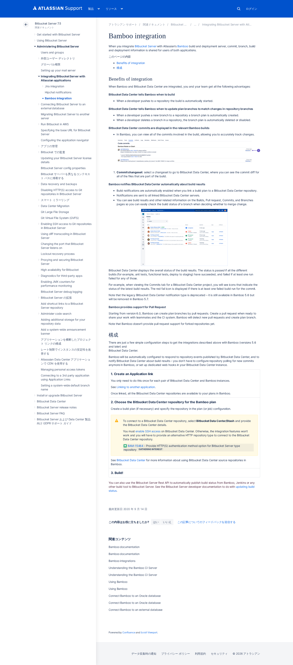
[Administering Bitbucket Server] (195, 24)
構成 (119, 67)
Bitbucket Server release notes (57, 407)
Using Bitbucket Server (52, 40)
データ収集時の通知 (143, 653)
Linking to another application (136, 387)
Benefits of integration (131, 63)
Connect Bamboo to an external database (135, 609)
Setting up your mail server (58, 70)
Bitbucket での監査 (53, 152)
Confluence (128, 632)
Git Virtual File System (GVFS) (60, 218)
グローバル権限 (50, 64)
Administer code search (56, 313)
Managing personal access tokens (63, 369)
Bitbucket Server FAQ (51, 413)
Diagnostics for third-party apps (61, 275)
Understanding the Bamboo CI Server (133, 567)
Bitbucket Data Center (51, 401)
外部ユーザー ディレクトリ (58, 58)
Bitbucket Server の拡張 (56, 297)
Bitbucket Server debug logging (61, 291)
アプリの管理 (49, 146)
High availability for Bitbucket (60, 269)
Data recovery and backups (59, 184)
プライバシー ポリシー (175, 653)
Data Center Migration (55, 206)
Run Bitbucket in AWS (55, 124)
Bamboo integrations (122, 561)
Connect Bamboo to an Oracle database (134, 595)
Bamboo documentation (124, 547)
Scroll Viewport (149, 632)
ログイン (251, 8)
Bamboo (182, 46)
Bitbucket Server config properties (63, 168)
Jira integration (54, 86)
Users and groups (52, 52)
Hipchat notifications (58, 92)
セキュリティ (219, 653)
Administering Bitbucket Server (58, 46)
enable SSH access (148, 431)
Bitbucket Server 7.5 (48, 23)
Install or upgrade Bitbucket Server (59, 395)
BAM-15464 (135, 445)
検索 (239, 9)
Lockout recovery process (58, 253)
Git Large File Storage (55, 212)
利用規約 (200, 653)
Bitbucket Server (145, 46)
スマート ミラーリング (55, 200)
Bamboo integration (58, 98)
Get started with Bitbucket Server (58, 34)
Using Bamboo (118, 581)
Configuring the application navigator (65, 140)
